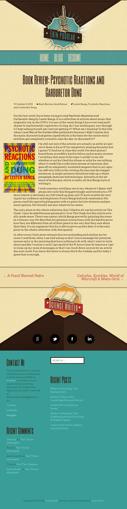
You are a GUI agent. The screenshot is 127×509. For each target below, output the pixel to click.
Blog (58, 58)
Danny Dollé (14, 469)
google (37, 339)
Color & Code (97, 501)
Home (44, 58)
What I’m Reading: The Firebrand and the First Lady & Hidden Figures (67, 416)
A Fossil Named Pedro (23, 275)
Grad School (60, 104)
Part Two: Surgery (27, 464)
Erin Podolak (51, 501)
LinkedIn (12, 410)
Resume (74, 58)
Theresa (11, 439)
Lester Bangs (80, 104)
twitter (55, 339)
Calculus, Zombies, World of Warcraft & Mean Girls (100, 277)
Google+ (11, 415)
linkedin (72, 339)
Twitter (11, 380)
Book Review (46, 104)
